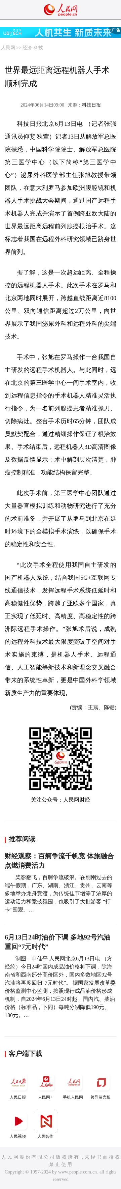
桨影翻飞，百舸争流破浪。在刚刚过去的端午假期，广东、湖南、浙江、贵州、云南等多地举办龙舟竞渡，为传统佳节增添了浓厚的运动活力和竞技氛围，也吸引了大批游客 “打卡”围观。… (58, 893)
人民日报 (18, 1097)
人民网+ (45, 1097)
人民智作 (45, 1136)
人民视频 (18, 1136)
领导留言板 (100, 1097)
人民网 (8, 47)
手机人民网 (73, 1097)
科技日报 (91, 105)
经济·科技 (33, 47)
